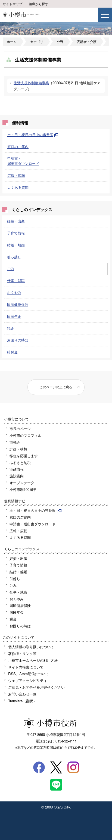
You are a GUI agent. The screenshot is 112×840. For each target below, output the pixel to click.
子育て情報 (16, 233)
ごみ (10, 268)
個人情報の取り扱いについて (31, 646)
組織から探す (38, 4)
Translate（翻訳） (22, 700)
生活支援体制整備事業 (31, 82)
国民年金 (14, 316)
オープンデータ (22, 482)
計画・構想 (18, 449)
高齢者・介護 (87, 41)
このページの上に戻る (56, 386)
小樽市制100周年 (23, 489)
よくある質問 (18, 187)
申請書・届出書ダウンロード (23, 161)
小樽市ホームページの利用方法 (33, 660)
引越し (15, 578)
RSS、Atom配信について (28, 673)
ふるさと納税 (20, 462)
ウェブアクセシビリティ (27, 680)
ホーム (12, 41)
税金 (10, 328)
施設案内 (17, 475)
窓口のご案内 (18, 146)
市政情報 (17, 469)
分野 (60, 41)
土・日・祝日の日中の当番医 (30, 134)
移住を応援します (24, 455)
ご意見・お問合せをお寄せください (36, 687)
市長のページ (20, 428)
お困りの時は (17, 340)
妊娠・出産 (16, 221)
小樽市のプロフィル (25, 435)
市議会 (15, 442)
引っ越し (14, 256)
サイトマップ (12, 4)
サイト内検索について (25, 667)
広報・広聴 (16, 175)
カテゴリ (36, 41)
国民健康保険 (17, 304)
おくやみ (14, 292)
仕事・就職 (16, 280)
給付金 (12, 352)
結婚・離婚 (16, 244)
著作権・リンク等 (22, 653)
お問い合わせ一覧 (22, 694)
